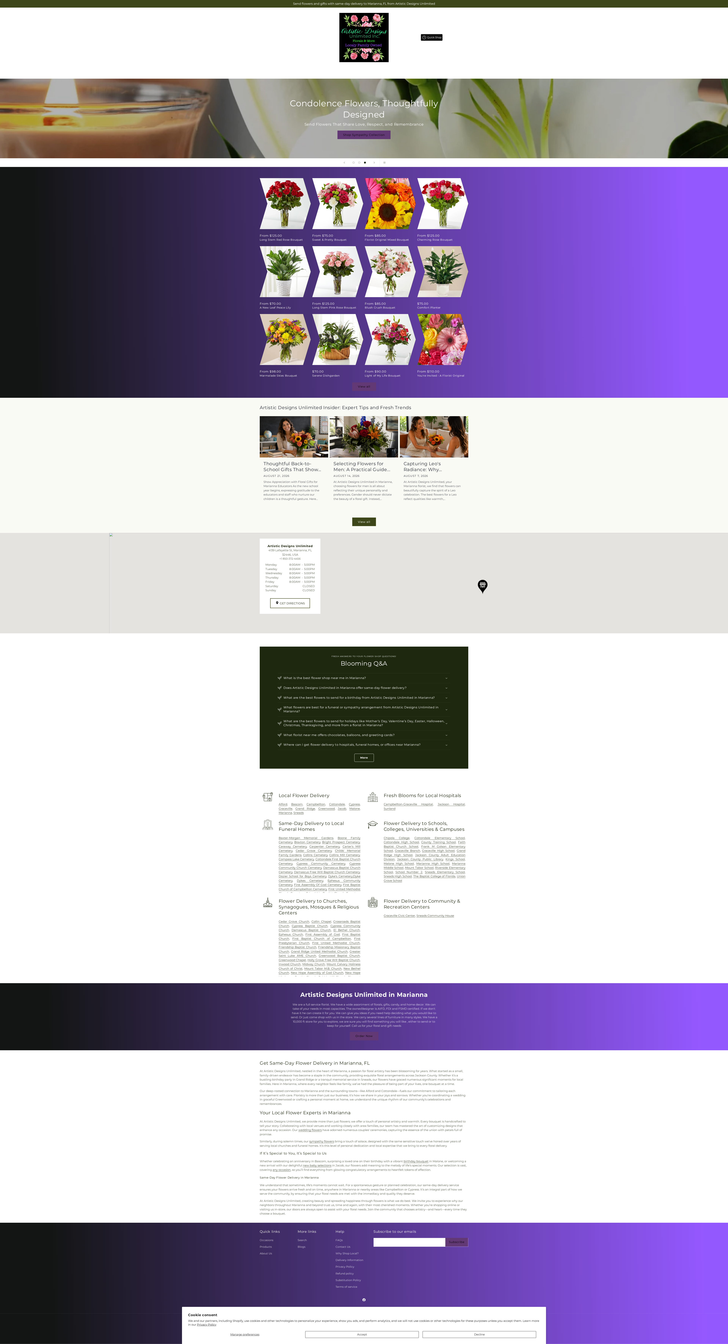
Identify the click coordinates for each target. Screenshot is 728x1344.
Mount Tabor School (419, 867)
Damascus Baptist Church (311, 930)
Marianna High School (433, 863)
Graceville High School (438, 850)
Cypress (354, 804)
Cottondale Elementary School (439, 838)
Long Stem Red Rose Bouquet (281, 239)
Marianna (285, 813)
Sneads (298, 813)
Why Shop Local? (347, 1253)
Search (302, 1240)
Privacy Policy (206, 1324)
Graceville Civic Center (399, 915)
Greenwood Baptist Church (339, 955)
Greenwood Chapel (292, 960)
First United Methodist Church (336, 943)
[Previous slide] (344, 162)
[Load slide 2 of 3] (359, 162)
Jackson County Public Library (420, 859)
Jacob (342, 808)
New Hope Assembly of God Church (317, 972)
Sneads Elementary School (445, 872)
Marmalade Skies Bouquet (278, 375)
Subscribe (456, 1242)
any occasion (282, 1170)
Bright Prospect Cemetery (341, 842)
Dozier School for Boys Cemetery (302, 876)
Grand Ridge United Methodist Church (319, 951)
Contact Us (343, 1246)
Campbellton (316, 804)
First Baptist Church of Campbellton (321, 938)
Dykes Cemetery (310, 880)
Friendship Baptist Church (298, 947)
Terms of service (346, 1286)
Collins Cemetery (315, 855)
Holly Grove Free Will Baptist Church (334, 960)
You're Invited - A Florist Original (440, 375)
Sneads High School (398, 876)
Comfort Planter (429, 307)
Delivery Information (349, 1260)
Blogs (301, 1246)
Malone (354, 808)
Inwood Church (290, 964)
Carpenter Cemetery (324, 846)
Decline (479, 1334)
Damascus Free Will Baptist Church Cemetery (327, 872)
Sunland (389, 808)
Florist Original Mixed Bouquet (387, 239)
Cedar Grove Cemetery (314, 850)
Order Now (364, 1036)
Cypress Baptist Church (310, 926)
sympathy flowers (321, 1141)
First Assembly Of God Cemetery (317, 885)
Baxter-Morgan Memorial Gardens (306, 838)
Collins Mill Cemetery (344, 855)
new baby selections (317, 1165)
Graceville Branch (407, 850)
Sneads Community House (435, 915)
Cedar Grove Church (294, 921)
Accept (362, 1334)
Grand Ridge (305, 808)
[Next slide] (374, 162)
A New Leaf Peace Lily (275, 307)
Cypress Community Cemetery (321, 863)
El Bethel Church (346, 930)
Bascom (297, 804)
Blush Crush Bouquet (380, 307)
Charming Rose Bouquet (435, 239)
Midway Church (313, 964)
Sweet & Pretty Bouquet (329, 239)
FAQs (339, 1240)
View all (364, 386)
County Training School (438, 842)
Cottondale (337, 804)
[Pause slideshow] (384, 162)
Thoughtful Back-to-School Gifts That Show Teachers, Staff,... (291, 466)
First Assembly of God (322, 934)
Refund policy (345, 1273)
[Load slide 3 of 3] (365, 162)
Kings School (455, 859)
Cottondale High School (401, 842)
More (364, 757)
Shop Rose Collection (364, 129)
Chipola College (397, 838)
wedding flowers (310, 1130)
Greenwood (326, 808)
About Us (266, 1253)
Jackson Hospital (451, 804)
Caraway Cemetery (293, 846)
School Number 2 (408, 872)
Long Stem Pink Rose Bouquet (334, 307)
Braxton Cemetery (307, 842)
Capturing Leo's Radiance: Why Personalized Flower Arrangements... (428, 466)
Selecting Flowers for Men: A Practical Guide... (361, 466)
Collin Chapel (321, 921)
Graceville (285, 808)
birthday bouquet (416, 1161)
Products (266, 1246)
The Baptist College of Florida (434, 876)
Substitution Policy (348, 1280)
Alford (283, 804)
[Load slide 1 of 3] (353, 162)
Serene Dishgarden (326, 375)
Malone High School (399, 863)
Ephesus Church (291, 934)
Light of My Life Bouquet (382, 375)
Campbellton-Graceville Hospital (408, 804)
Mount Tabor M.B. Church (323, 968)
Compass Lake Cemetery (296, 859)
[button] (344, 70)
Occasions (266, 1240)
